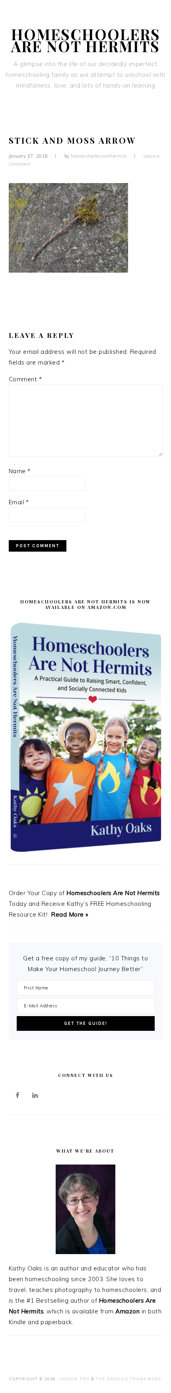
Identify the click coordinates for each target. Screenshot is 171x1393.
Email (19, 502)
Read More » (70, 914)
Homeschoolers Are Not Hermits (85, 40)
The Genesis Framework (129, 1379)
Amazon (127, 1311)
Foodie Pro (75, 1379)
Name (20, 471)
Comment (25, 379)
